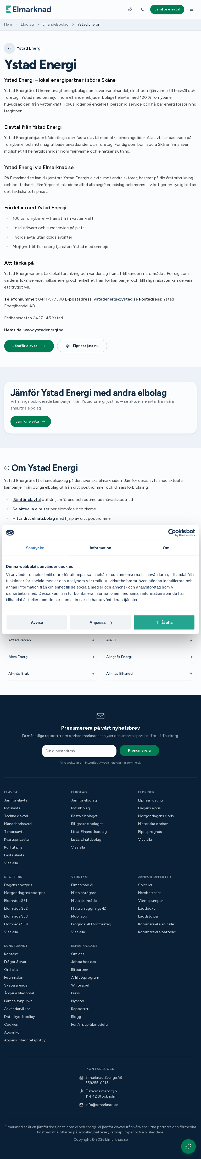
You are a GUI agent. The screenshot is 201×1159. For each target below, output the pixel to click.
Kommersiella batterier (157, 932)
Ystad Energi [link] (88, 24)
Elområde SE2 (16, 908)
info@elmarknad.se (102, 1105)
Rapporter (79, 1009)
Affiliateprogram (85, 977)
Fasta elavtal (14, 855)
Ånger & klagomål (19, 993)
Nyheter (77, 1001)
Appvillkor (12, 1032)
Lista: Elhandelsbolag (89, 831)
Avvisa (37, 622)
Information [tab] (100, 547)
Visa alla (11, 863)
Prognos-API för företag (91, 924)
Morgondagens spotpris (24, 893)
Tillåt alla (164, 622)
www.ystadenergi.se (43, 329)
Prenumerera (139, 750)
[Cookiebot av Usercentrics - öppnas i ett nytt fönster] (172, 533)
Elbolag (27, 24)
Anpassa (98, 622)
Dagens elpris (149, 808)
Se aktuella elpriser (31, 508)
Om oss (77, 954)
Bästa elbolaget (84, 816)
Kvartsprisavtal (17, 839)
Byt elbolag (80, 808)
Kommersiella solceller (156, 924)
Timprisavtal (14, 831)
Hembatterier (149, 893)
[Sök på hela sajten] (143, 9)
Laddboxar (147, 908)
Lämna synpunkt (18, 1001)
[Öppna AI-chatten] (188, 1146)
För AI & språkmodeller (90, 1024)
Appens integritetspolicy (25, 1040)
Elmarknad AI (82, 885)
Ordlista (11, 969)
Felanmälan (13, 977)
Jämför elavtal (25, 346)
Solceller (145, 885)
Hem (8, 24)
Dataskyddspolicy (19, 1016)
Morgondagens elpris (156, 816)
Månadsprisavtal (18, 824)
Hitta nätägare (83, 893)
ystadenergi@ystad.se (116, 299)
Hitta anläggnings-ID (89, 908)
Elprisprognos (150, 831)
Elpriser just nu (85, 346)
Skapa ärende (15, 985)
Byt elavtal (12, 808)
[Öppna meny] (191, 9)
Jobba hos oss (83, 962)
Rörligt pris (13, 847)
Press (75, 993)
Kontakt (11, 954)
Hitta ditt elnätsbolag (34, 518)
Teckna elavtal (16, 816)
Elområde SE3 (16, 916)
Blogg (76, 1016)
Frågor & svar (15, 962)
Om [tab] (166, 547)
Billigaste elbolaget (87, 824)
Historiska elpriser (153, 824)
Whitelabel (80, 985)
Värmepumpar (150, 900)
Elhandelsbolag (56, 24)
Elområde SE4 (16, 924)
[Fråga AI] (130, 9)
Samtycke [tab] (35, 547)
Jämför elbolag (84, 800)
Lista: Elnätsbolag (86, 839)
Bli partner (79, 969)
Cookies (11, 1024)
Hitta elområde (84, 900)
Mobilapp (79, 916)
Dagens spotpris (18, 885)
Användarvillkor (17, 1009)
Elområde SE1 (15, 900)
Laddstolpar (148, 916)
